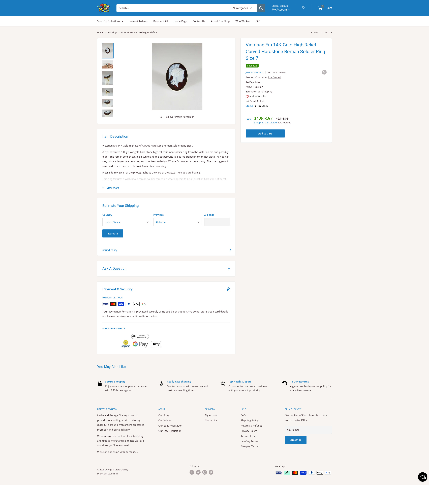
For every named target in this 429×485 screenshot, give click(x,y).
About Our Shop (220, 21)
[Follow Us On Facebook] (192, 472)
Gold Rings (112, 32)
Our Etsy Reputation (169, 430)
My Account (280, 9)
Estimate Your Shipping (259, 91)
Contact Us (199, 21)
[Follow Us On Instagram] (204, 472)
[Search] (261, 8)
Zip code (209, 214)
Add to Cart (265, 133)
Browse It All (160, 21)
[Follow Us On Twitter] (198, 472)
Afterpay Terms (249, 446)
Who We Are (242, 21)
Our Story (164, 415)
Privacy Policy (249, 430)
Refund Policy (109, 250)
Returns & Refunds (251, 425)
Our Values (164, 420)
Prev (316, 32)
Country (107, 214)
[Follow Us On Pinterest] (211, 472)
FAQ (258, 21)
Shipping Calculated (265, 122)
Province (158, 214)
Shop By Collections (108, 21)
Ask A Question (254, 86)
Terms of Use (248, 436)
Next (326, 32)
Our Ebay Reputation (170, 425)
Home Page (180, 21)
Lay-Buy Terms (249, 441)
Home (100, 32)
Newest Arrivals (138, 21)
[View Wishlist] (304, 8)
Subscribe (295, 439)
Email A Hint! (257, 101)
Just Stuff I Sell (254, 72)
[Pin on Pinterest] (324, 72)
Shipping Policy (249, 420)
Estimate (112, 233)
